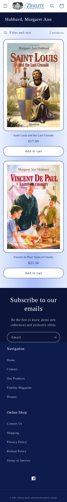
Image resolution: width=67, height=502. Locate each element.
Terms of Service (18, 460)
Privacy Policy (17, 442)
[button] (5, 6)
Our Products (16, 378)
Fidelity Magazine (19, 387)
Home (11, 360)
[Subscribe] (55, 337)
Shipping (13, 433)
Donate (12, 396)
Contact (12, 369)
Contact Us (14, 423)
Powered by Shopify (48, 498)
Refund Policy (16, 451)
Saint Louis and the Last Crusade (33, 135)
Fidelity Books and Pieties (28, 498)
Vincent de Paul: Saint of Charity (33, 257)
